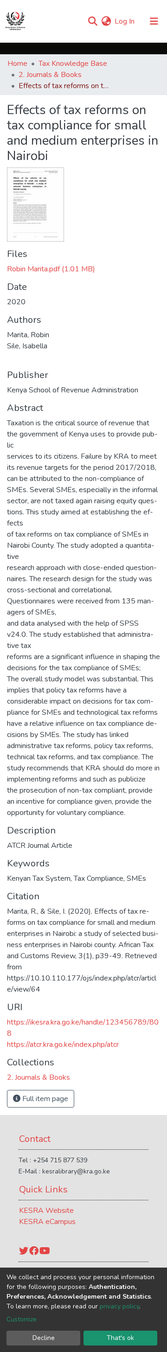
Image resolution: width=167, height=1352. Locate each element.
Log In (125, 21)
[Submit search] (92, 21)
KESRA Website (46, 1210)
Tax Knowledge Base (73, 63)
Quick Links (43, 1189)
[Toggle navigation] (154, 21)
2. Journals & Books (50, 75)
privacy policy (119, 1306)
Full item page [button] (44, 1099)
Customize (21, 1319)
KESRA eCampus (47, 1222)
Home (17, 63)
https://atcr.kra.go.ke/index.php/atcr (63, 1044)
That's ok (120, 1337)
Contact (35, 1139)
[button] (106, 21)
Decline (43, 1337)
